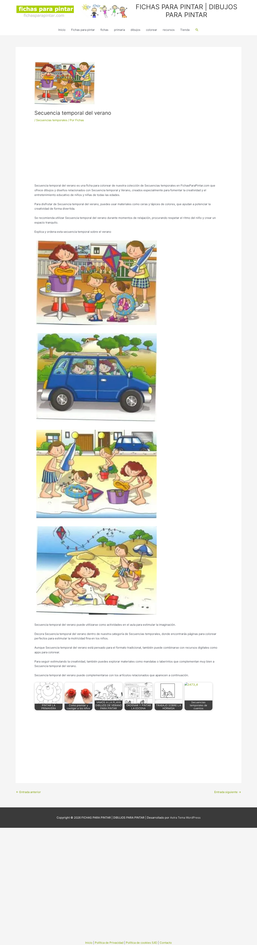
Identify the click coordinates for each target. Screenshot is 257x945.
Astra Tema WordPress (185, 817)
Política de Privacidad (109, 942)
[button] (197, 30)
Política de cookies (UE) (141, 942)
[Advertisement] (128, 155)
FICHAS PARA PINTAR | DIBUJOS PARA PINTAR (186, 11)
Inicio (61, 30)
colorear (151, 30)
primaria (119, 30)
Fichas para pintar (83, 30)
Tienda (184, 30)
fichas (104, 30)
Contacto (166, 942)
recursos (169, 30)
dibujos (135, 30)
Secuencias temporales (51, 120)
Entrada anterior (28, 792)
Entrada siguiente (227, 792)
